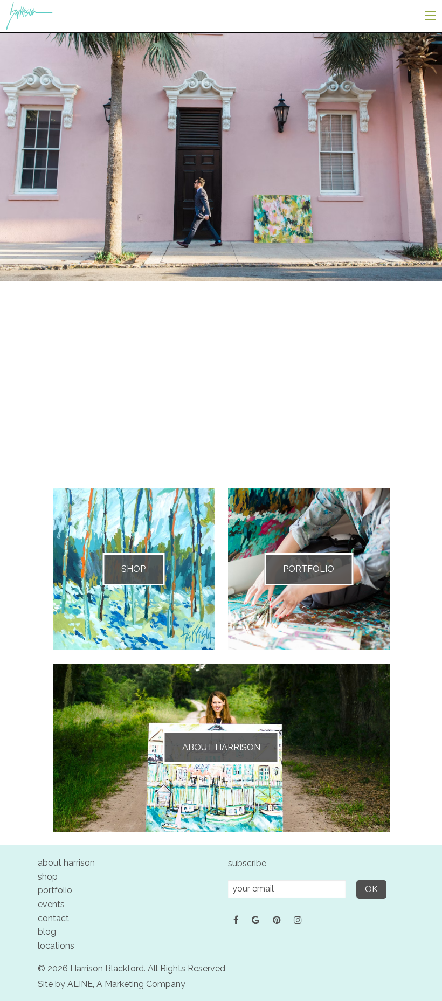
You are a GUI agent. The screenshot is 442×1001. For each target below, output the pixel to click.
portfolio (55, 890)
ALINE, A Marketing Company (126, 984)
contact (53, 918)
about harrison (66, 863)
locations (56, 946)
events (51, 904)
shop (48, 877)
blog (47, 932)
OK (371, 889)
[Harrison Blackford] (28, 15)
